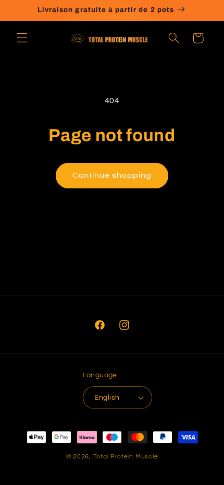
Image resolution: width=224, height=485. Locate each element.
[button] (22, 38)
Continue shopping (112, 175)
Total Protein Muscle (125, 457)
